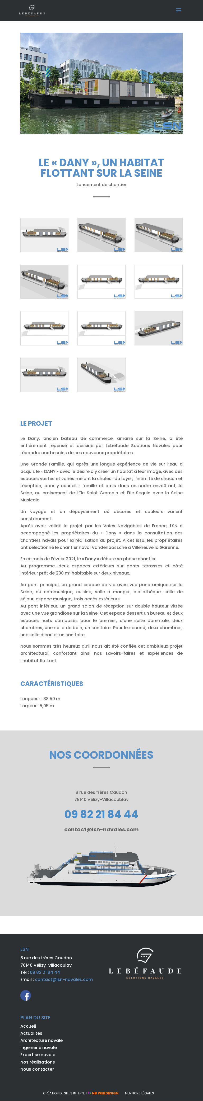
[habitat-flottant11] (44, 391)
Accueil (28, 1026)
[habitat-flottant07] (158, 298)
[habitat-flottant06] (101, 298)
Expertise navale (37, 1055)
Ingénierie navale (38, 1048)
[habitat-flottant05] (44, 298)
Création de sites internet (80, 1093)
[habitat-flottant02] (44, 252)
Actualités (31, 1033)
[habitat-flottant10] (158, 345)
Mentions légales (139, 1093)
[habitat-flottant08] (44, 345)
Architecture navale (41, 1040)
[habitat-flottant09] (101, 345)
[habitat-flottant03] (101, 252)
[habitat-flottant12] (101, 391)
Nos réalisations (37, 1062)
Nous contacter (37, 1069)
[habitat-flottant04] (158, 252)
